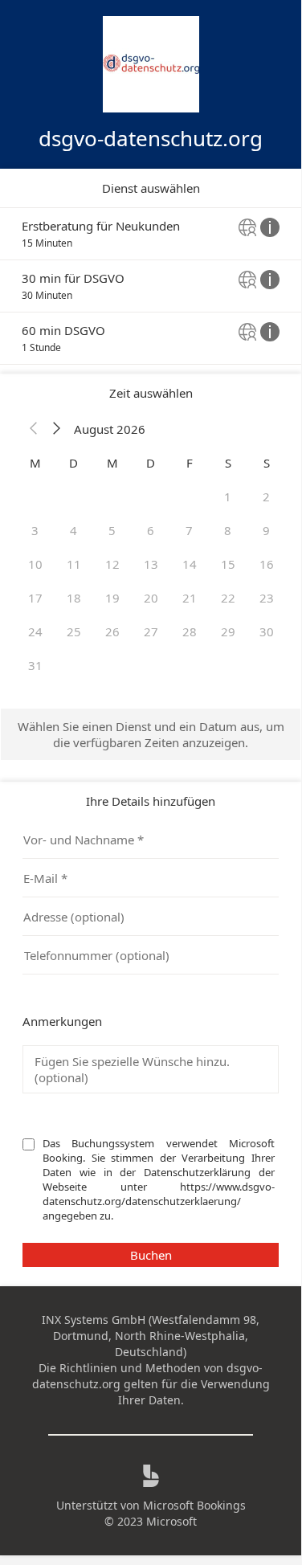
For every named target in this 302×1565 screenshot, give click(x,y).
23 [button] (266, 598)
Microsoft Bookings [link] (194, 1505)
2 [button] (266, 496)
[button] (33, 429)
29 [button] (228, 631)
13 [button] (151, 564)
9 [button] (266, 530)
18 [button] (74, 598)
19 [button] (112, 598)
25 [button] (74, 631)
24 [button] (35, 631)
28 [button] (189, 631)
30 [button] (266, 631)
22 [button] (228, 598)
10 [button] (35, 564)
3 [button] (35, 530)
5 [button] (112, 530)
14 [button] (189, 564)
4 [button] (73, 530)
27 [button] (151, 631)
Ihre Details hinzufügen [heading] (150, 801)
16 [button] (266, 564)
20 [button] (151, 598)
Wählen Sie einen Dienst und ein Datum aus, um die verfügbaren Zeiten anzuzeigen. (151, 734)
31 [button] (35, 665)
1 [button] (227, 496)
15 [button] (228, 564)
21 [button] (189, 598)
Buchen (151, 1255)
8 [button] (227, 530)
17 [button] (35, 598)
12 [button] (112, 564)
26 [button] (112, 631)
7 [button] (189, 530)
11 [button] (74, 564)
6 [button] (150, 530)
